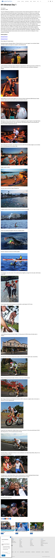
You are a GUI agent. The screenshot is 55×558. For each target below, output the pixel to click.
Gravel (20, 544)
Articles (19, 1)
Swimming (20, 546)
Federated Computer (47, 556)
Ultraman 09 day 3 (4, 38)
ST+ (40, 1)
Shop (38, 1)
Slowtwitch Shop (5, 549)
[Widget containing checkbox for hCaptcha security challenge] (6, 552)
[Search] (48, 1)
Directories (27, 1)
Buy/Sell (22, 1)
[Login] (50, 1)
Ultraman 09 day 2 (4, 36)
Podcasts (34, 1)
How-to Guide (32, 545)
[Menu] (52, 1)
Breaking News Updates (6, 547)
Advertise (42, 545)
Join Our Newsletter (5, 539)
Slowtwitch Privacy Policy (44, 543)
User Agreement (43, 540)
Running (20, 545)
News (20, 540)
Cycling (20, 543)
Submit (3, 555)
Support (42, 544)
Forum (31, 1)
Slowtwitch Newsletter (6, 546)
